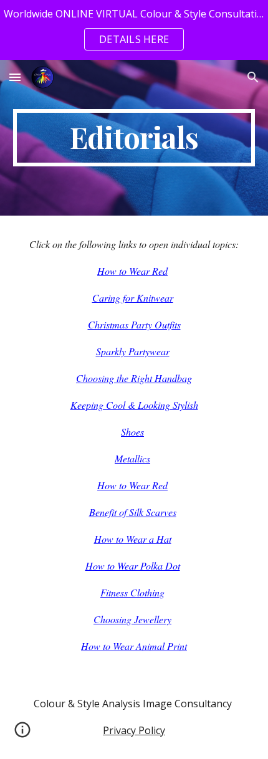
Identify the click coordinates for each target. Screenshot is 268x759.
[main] (134, 137)
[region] (134, 30)
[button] (15, 77)
